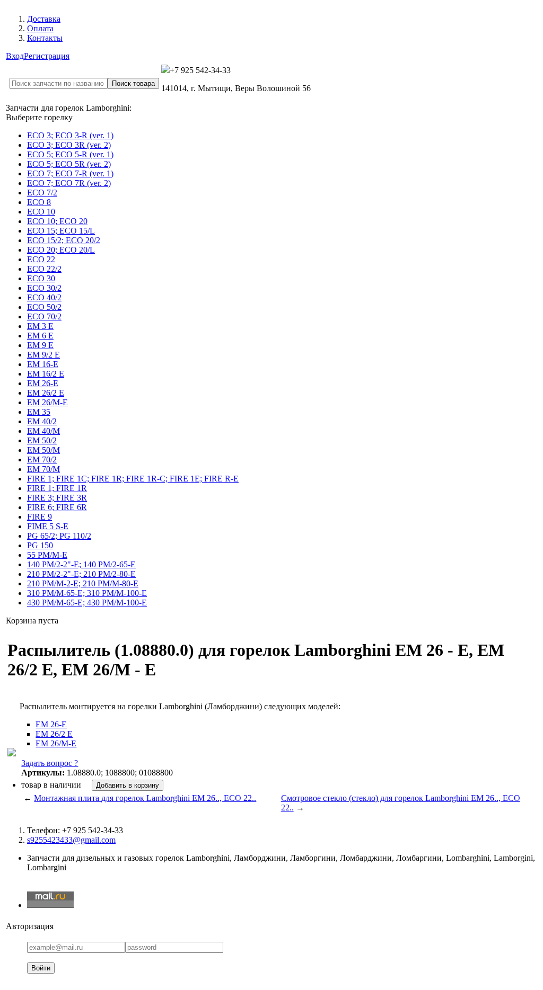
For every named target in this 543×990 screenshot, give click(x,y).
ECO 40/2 (44, 297)
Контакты (45, 37)
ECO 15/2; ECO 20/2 (63, 240)
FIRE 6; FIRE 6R (57, 507)
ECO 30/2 (44, 287)
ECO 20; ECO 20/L (61, 249)
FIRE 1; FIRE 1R (57, 488)
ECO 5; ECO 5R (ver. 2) (69, 163)
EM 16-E (42, 364)
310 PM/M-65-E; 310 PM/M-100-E (87, 592)
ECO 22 (41, 259)
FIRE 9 (39, 516)
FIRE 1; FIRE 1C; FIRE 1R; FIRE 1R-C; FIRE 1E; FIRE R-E (133, 478)
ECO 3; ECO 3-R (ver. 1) (70, 135)
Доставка (43, 18)
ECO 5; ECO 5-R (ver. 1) (70, 154)
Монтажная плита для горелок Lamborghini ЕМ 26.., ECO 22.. (145, 797)
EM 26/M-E (47, 402)
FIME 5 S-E (47, 526)
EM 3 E (40, 326)
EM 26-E (42, 383)
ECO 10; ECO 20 (57, 221)
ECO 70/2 (44, 316)
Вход (15, 55)
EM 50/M (43, 449)
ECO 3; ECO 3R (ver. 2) (69, 144)
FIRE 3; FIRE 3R (57, 497)
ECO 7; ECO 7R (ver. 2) (69, 183)
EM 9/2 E (43, 354)
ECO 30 (41, 278)
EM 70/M (43, 469)
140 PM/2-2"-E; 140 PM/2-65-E (81, 564)
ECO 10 (41, 211)
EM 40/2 (42, 421)
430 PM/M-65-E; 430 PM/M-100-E (87, 602)
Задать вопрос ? (49, 763)
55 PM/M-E (47, 554)
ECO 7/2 (42, 192)
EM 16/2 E (45, 373)
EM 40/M (43, 430)
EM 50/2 (42, 440)
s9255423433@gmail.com (71, 839)
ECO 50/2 (44, 306)
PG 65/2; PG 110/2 (59, 535)
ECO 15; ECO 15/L (61, 230)
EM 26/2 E (45, 392)
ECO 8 (39, 202)
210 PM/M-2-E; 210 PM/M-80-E (82, 583)
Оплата (40, 28)
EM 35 (38, 411)
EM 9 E (40, 345)
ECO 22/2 (44, 268)
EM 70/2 (42, 459)
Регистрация (46, 55)
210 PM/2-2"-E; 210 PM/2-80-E (81, 573)
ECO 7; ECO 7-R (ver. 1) (70, 173)
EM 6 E (40, 335)
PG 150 (40, 545)
